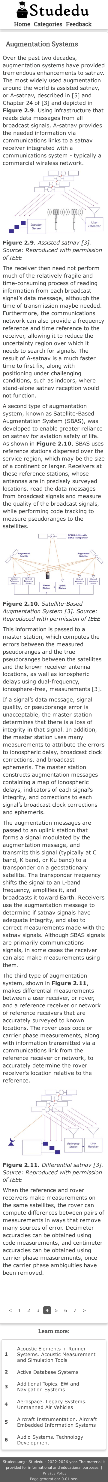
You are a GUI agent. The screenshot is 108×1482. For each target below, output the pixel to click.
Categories (48, 24)
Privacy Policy (55, 1473)
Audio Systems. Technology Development (50, 1439)
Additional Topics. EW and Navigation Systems (48, 1386)
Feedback (79, 24)
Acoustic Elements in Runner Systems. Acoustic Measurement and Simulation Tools (56, 1354)
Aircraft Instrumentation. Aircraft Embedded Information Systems (57, 1422)
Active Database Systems (47, 1372)
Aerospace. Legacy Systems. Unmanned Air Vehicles (52, 1404)
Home (22, 24)
